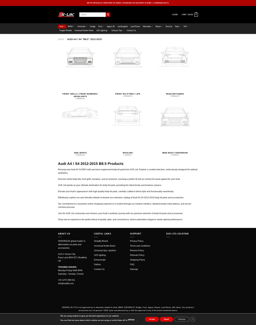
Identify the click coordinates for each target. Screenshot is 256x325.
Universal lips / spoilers (105, 250)
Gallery (97, 264)
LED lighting (100, 255)
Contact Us (131, 31)
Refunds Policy (137, 255)
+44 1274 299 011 (66, 280)
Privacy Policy (136, 241)
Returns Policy (137, 250)
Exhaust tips (100, 260)
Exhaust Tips (117, 31)
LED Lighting (101, 31)
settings (131, 319)
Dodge (92, 27)
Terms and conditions (140, 246)
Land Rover (135, 27)
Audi (61, 27)
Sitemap (134, 269)
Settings (181, 319)
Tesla (177, 27)
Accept (152, 319)
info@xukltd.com (66, 283)
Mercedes (147, 27)
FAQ (132, 264)
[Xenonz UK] (66, 14)
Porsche (169, 27)
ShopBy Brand (101, 241)
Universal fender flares (104, 246)
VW (185, 27)
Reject (166, 319)
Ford (100, 27)
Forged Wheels (65, 31)
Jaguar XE (111, 27)
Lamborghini (123, 27)
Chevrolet (81, 27)
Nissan (158, 27)
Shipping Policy (137, 260)
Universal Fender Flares (84, 31)
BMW (70, 27)
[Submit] (108, 14)
